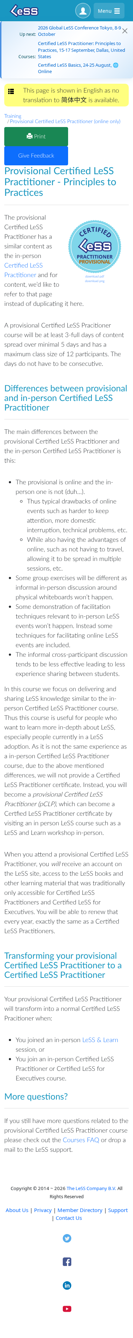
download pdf (94, 276)
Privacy (43, 1209)
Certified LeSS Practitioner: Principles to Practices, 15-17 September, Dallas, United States (81, 49)
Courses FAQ (81, 1140)
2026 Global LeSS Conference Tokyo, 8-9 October (79, 30)
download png (94, 281)
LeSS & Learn (100, 1040)
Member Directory (79, 1209)
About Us (17, 1209)
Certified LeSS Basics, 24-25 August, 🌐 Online (78, 68)
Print (39, 136)
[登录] (83, 10)
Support (118, 1209)
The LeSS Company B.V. (91, 1188)
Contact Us (69, 1217)
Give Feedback (36, 155)
